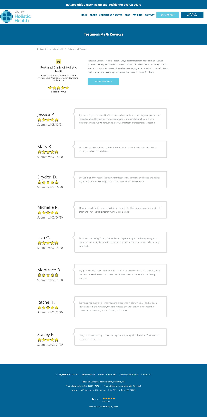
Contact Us (146, 374)
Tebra (115, 406)
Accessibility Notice (129, 374)
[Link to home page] (15, 16)
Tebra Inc (74, 374)
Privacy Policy (88, 374)
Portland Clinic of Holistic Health (50, 49)
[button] (192, 15)
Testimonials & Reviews (77, 49)
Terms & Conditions (107, 374)
